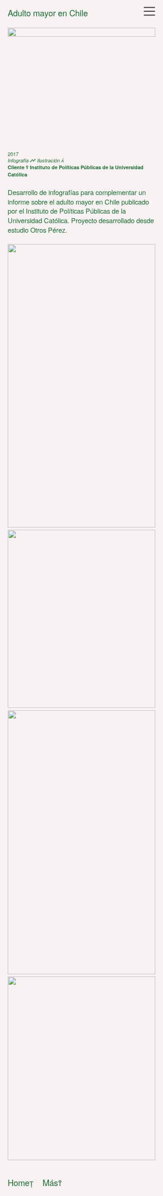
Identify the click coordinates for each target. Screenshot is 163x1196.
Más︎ (52, 1182)
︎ (149, 11)
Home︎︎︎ (21, 1182)
